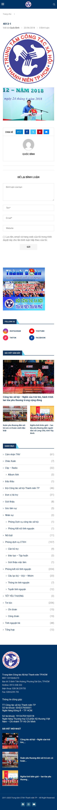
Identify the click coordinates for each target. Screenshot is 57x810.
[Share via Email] (46, 132)
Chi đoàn (31, 609)
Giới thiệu (29, 501)
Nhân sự (29, 515)
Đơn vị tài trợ (29, 494)
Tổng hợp (29, 629)
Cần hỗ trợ (31, 549)
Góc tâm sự (29, 508)
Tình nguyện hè (29, 623)
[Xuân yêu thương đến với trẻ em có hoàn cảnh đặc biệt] (15, 414)
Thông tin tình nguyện (31, 582)
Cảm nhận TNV (29, 454)
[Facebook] (23, 804)
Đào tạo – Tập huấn (31, 555)
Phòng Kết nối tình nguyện (31, 528)
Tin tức (29, 602)
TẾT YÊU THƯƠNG (29, 596)
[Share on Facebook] (27, 132)
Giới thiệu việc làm (31, 562)
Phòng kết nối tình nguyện (29, 569)
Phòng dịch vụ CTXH (29, 542)
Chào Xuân (29, 461)
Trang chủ (7, 14)
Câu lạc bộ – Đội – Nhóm (31, 575)
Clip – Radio (29, 468)
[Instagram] (28, 804)
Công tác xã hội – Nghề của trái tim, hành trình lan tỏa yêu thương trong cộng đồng (28, 399)
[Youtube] (34, 804)
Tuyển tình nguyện (31, 589)
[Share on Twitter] (33, 132)
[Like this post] (20, 132)
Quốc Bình (14, 28)
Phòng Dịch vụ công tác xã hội (31, 521)
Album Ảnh (31, 474)
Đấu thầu (29, 481)
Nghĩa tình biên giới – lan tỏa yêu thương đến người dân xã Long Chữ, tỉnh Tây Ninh (41, 429)
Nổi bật (29, 535)
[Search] (54, 4)
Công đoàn (31, 616)
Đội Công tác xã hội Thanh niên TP (29, 488)
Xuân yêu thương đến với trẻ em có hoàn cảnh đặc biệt (14, 428)
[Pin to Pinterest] (39, 132)
